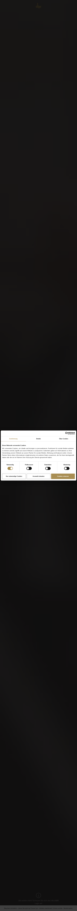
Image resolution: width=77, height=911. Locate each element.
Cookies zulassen (63, 476)
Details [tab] (38, 439)
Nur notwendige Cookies (14, 476)
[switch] (29, 468)
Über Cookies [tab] (63, 439)
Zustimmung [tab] (13, 439)
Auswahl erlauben (38, 476)
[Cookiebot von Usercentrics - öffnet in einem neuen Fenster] (66, 433)
